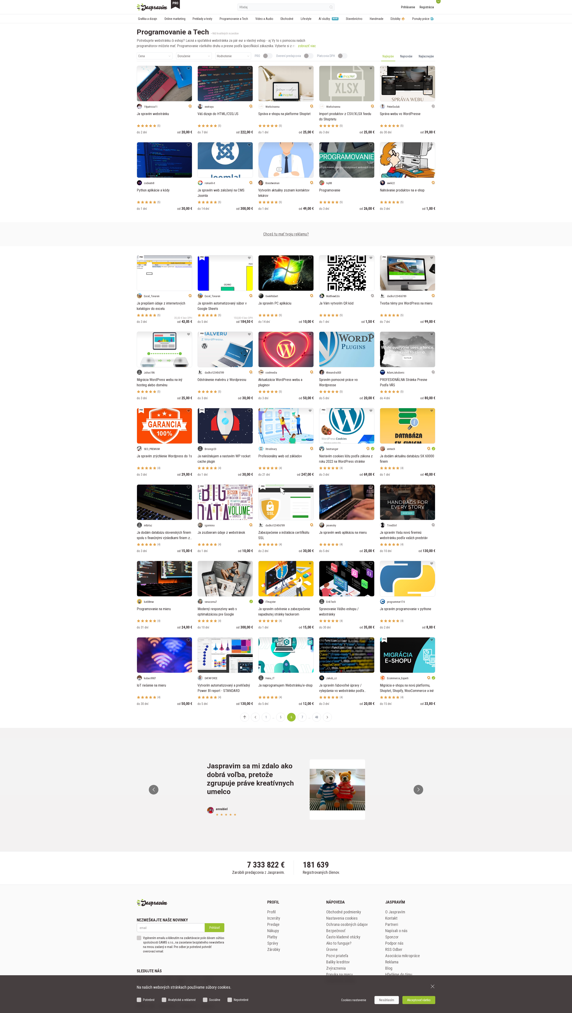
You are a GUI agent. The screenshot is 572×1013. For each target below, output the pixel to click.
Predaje (273, 924)
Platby (272, 937)
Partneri (391, 924)
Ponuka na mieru (339, 974)
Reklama (391, 962)
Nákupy (273, 930)
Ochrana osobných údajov (347, 924)
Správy (272, 943)
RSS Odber (393, 949)
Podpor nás (394, 943)
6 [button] (291, 717)
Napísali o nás (396, 930)
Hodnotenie (224, 56)
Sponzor (392, 937)
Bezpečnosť (335, 930)
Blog (388, 968)
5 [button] (281, 717)
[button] (255, 717)
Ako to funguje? (338, 943)
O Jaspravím (395, 912)
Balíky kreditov (338, 962)
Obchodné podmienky (343, 912)
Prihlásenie (408, 7)
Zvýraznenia (336, 968)
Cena (141, 56)
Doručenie (184, 56)
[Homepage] (152, 7)
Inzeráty (273, 918)
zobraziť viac (307, 46)
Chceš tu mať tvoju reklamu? (286, 234)
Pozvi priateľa (337, 955)
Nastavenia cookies (342, 918)
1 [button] (266, 717)
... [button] (273, 717)
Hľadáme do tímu (398, 974)
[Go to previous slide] (153, 789)
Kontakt (391, 918)
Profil (271, 912)
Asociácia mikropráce (402, 955)
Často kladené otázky (343, 937)
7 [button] (302, 717)
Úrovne (332, 949)
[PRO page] (175, 4)
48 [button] (316, 717)
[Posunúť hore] (244, 717)
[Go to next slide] (418, 789)
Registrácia (427, 7)
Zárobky (273, 949)
